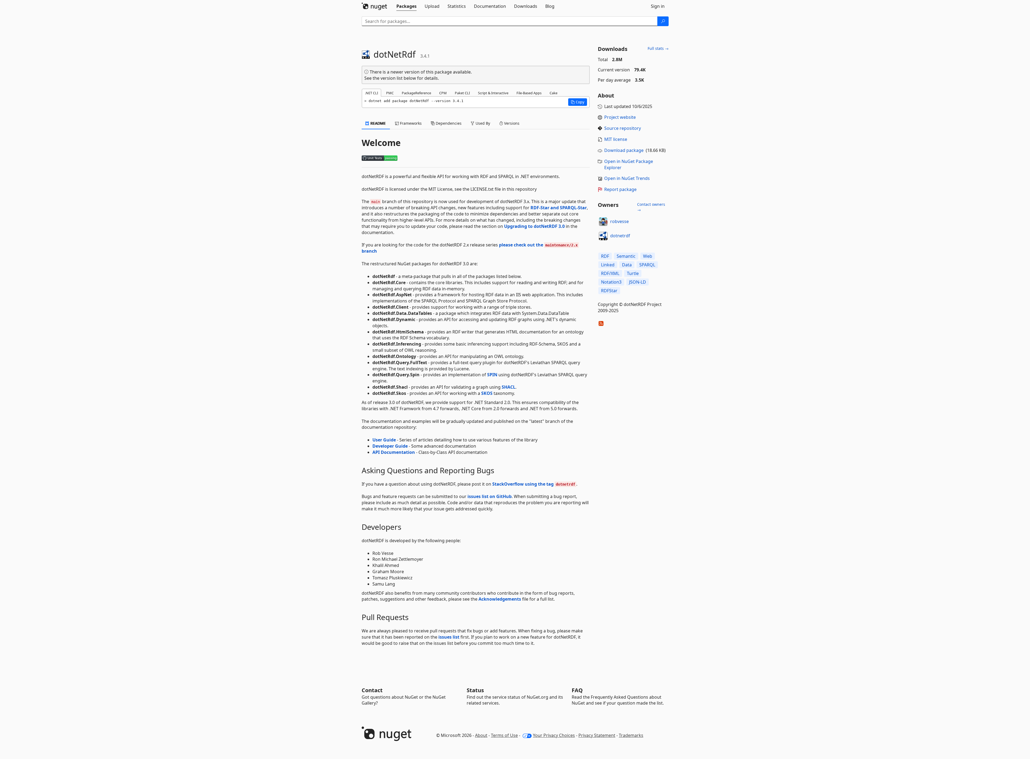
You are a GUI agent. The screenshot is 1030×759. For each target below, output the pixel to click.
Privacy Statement (596, 735)
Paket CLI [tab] (462, 92)
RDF (605, 256)
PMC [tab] (390, 92)
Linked (607, 265)
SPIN (492, 375)
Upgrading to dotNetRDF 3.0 (534, 226)
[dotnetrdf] (603, 236)
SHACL (508, 387)
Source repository (622, 128)
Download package (624, 150)
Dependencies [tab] (448, 123)
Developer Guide (390, 446)
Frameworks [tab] (410, 123)
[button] (577, 102)
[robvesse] (603, 222)
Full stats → (658, 48)
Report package (620, 189)
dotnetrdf (620, 236)
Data (627, 265)
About (481, 735)
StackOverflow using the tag (533, 484)
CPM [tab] (443, 92)
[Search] (663, 21)
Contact (372, 690)
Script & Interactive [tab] (493, 92)
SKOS (487, 393)
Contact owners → (651, 207)
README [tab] (377, 123)
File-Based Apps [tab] (529, 92)
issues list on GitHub (489, 496)
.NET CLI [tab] (371, 92)
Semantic (626, 256)
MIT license (615, 139)
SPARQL (647, 265)
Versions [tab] (511, 123)
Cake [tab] (553, 92)
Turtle (633, 273)
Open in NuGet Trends (627, 178)
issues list (448, 637)
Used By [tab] (482, 123)
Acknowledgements (500, 599)
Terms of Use (504, 735)
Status (475, 690)
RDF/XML (610, 273)
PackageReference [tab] (416, 92)
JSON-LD (637, 282)
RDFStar (609, 291)
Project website (620, 117)
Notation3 (611, 282)
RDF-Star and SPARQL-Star (558, 208)
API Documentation (393, 452)
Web (647, 256)
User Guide (384, 440)
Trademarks (631, 735)
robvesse (619, 221)
